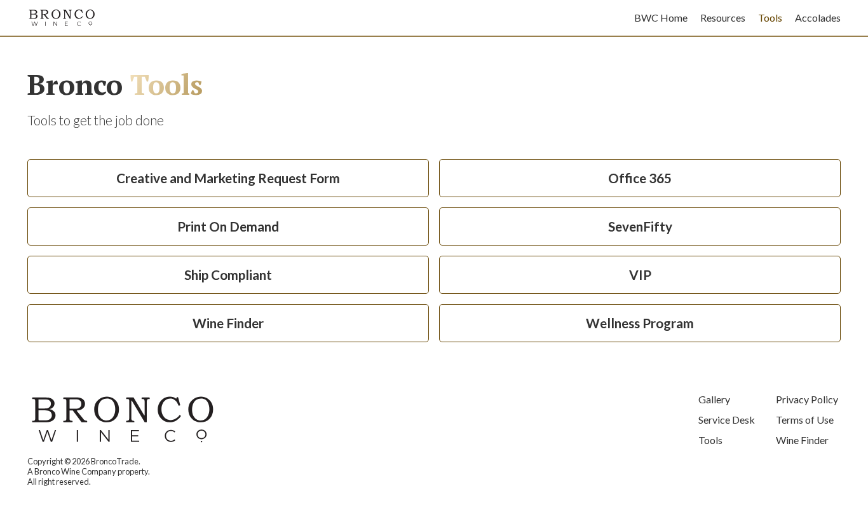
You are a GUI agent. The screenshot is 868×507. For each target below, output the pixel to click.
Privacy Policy (807, 399)
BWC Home (661, 17)
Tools (770, 17)
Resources (722, 17)
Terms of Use (805, 419)
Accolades (818, 17)
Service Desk (726, 419)
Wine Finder (802, 440)
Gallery (714, 399)
